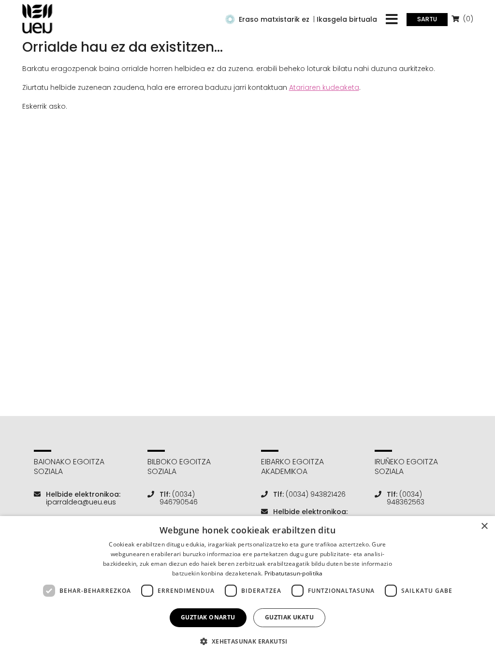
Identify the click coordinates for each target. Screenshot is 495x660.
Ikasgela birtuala (347, 19)
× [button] (484, 526)
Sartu (427, 19)
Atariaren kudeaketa (324, 87)
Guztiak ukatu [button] (289, 617)
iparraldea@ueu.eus (81, 502)
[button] (247, 641)
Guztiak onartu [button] (208, 617)
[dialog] (247, 588)
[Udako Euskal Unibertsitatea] (37, 19)
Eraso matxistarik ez (274, 19)
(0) (467, 19)
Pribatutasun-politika (293, 573)
